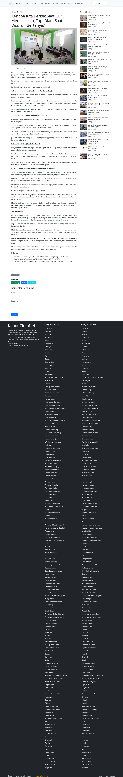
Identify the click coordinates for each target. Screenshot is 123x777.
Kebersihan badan (51, 463)
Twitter (24, 283)
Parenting (67, 3)
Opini (47, 660)
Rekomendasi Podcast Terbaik (56, 675)
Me (46, 556)
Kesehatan (49, 337)
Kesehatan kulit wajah (53, 448)
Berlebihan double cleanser (55, 420)
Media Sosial (49, 758)
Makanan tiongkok (52, 485)
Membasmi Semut (51, 592)
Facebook (32, 283)
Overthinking (50, 457)
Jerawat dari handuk (52, 402)
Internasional (50, 362)
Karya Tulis (49, 688)
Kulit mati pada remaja (53, 433)
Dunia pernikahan (51, 706)
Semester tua (50, 725)
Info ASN (48, 368)
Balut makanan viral (52, 583)
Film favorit (49, 672)
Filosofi (47, 703)
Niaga (47, 749)
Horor (47, 516)
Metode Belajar (50, 761)
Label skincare (50, 411)
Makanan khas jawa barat (54, 525)
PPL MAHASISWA (51, 734)
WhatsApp (16, 283)
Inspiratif (48, 768)
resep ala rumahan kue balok (55, 528)
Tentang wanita (50, 568)
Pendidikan (34, 3)
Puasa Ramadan (51, 534)
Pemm (47, 384)
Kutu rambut (49, 574)
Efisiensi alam (50, 479)
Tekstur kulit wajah (52, 393)
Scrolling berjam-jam (52, 503)
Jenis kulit (48, 445)
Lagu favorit (49, 685)
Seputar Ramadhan (52, 648)
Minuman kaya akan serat (54, 617)
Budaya (48, 359)
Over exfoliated (50, 417)
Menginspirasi (50, 559)
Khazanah (43, 3)
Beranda (19, 3)
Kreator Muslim (51, 764)
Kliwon (47, 543)
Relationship (49, 531)
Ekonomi (48, 740)
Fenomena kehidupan (53, 709)
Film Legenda (50, 549)
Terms (100, 776)
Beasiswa (76, 3)
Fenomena (49, 712)
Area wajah (49, 380)
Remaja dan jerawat (52, 387)
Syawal (47, 654)
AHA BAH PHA (50, 427)
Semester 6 (49, 728)
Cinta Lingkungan (51, 669)
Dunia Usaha (49, 752)
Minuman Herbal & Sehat (54, 614)
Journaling (49, 605)
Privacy (106, 776)
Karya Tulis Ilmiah (51, 666)
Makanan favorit (51, 519)
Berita (26, 3)
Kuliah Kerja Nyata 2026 (53, 718)
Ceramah (48, 657)
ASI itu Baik (49, 651)
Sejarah (48, 331)
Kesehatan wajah (51, 439)
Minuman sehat (51, 494)
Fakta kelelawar (51, 580)
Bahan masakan (51, 522)
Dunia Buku (49, 611)
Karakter (48, 639)
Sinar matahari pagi (52, 466)
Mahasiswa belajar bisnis (54, 678)
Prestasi (51, 3)
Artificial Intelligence (52, 682)
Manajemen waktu (52, 645)
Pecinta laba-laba (51, 473)
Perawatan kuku (51, 488)
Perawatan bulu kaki (52, 491)
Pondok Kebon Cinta (41, 776)
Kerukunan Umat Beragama (55, 596)
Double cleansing (51, 430)
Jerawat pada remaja (52, 405)
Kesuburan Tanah (51, 586)
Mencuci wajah (50, 390)
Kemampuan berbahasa (54, 506)
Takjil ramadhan (51, 642)
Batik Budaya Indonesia (53, 571)
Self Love (48, 632)
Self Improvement (51, 663)
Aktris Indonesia (51, 553)
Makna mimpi (50, 482)
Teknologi (59, 3)
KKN (46, 721)
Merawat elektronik (52, 589)
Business (48, 635)
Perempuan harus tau (53, 423)
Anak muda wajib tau (52, 414)
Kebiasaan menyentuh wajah (55, 377)
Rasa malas (49, 500)
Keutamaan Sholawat (53, 537)
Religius (48, 509)
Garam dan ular (51, 577)
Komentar (15, 301)
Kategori (84, 3)
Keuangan (49, 697)
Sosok (47, 755)
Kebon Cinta (49, 365)
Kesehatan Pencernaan (53, 602)
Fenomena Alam (51, 626)
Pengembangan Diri (52, 694)
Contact (112, 776)
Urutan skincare (51, 436)
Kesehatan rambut (52, 470)
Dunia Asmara (50, 715)
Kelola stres (49, 454)
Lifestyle (48, 347)
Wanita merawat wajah (53, 442)
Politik (47, 743)
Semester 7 (49, 731)
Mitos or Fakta (50, 620)
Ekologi (48, 629)
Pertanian (48, 746)
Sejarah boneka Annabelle (54, 540)
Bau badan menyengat (53, 460)
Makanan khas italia (52, 513)
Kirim (14, 315)
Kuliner (47, 691)
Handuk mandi (50, 399)
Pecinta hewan (50, 476)
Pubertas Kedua (51, 608)
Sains (47, 737)
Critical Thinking (51, 562)
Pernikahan (49, 374)
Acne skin (48, 396)
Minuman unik (50, 497)
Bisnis (47, 371)
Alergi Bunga (49, 599)
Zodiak (47, 546)
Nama (13, 293)
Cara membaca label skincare (55, 408)
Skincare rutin (50, 451)
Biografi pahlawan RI (52, 565)
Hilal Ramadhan (51, 623)
